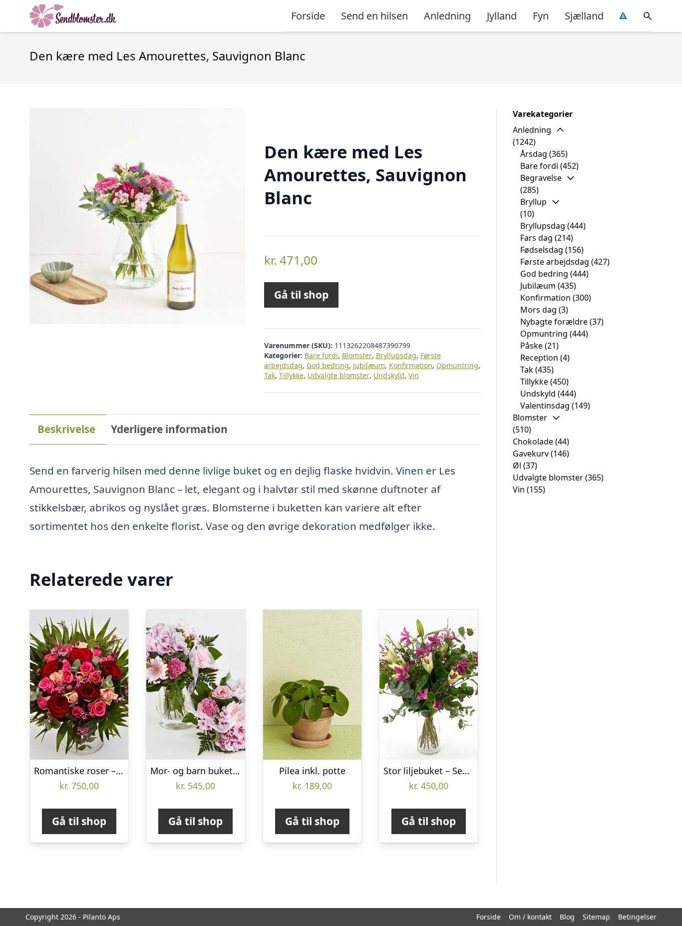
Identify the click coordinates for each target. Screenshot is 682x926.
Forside (308, 15)
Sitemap (596, 917)
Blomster (357, 355)
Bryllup (533, 201)
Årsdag (533, 153)
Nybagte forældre (554, 321)
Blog (567, 917)
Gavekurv (531, 453)
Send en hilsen (374, 15)
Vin (413, 375)
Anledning (447, 15)
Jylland (502, 15)
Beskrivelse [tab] (66, 429)
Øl (517, 465)
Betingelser (637, 917)
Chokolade (533, 441)
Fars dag (536, 237)
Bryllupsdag (396, 355)
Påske (531, 345)
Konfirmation (410, 365)
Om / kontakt (530, 917)
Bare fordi (321, 355)
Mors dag (538, 309)
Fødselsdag (541, 249)
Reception (539, 357)
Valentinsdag (545, 405)
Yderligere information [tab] (169, 429)
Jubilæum (369, 365)
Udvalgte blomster (338, 375)
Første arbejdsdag (554, 261)
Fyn (541, 15)
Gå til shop (301, 295)
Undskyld (388, 375)
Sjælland (584, 15)
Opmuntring (457, 365)
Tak (269, 375)
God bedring (328, 365)
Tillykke (291, 375)
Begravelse (541, 177)
